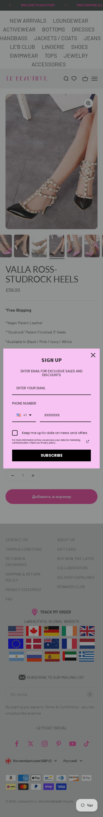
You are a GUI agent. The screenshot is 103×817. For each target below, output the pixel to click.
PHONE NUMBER (24, 403)
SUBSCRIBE (52, 455)
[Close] (93, 355)
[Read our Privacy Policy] (87, 441)
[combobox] (24, 415)
